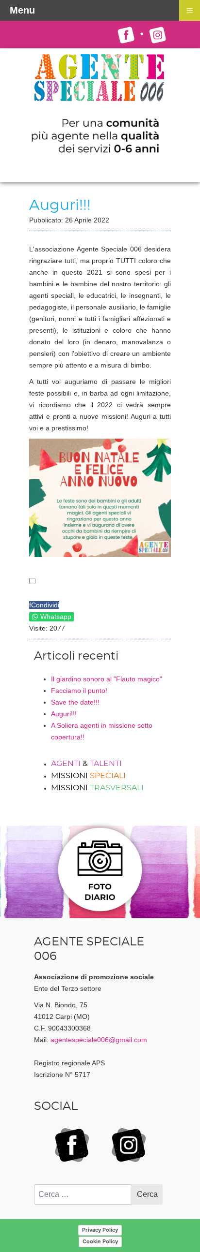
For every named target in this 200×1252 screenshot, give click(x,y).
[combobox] (82, 1194)
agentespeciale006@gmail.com (98, 1040)
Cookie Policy (100, 1241)
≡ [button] (189, 9)
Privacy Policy (100, 1229)
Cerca (147, 1194)
